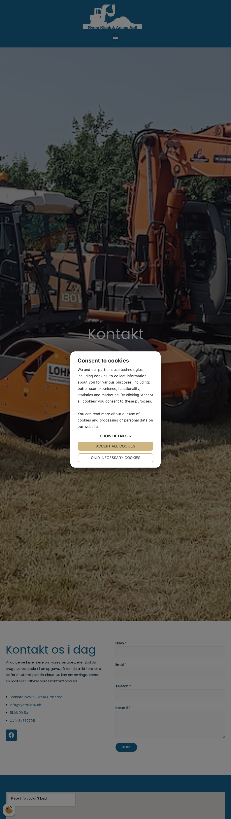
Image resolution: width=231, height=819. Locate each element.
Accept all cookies (115, 446)
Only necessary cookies (115, 457)
